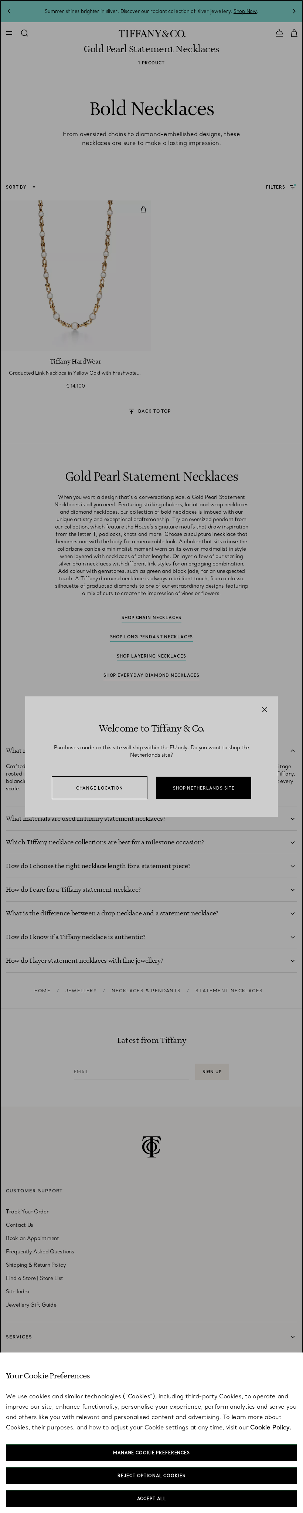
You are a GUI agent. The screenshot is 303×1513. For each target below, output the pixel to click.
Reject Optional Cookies (151, 1475)
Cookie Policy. (271, 1427)
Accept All (151, 1498)
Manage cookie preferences (151, 1452)
